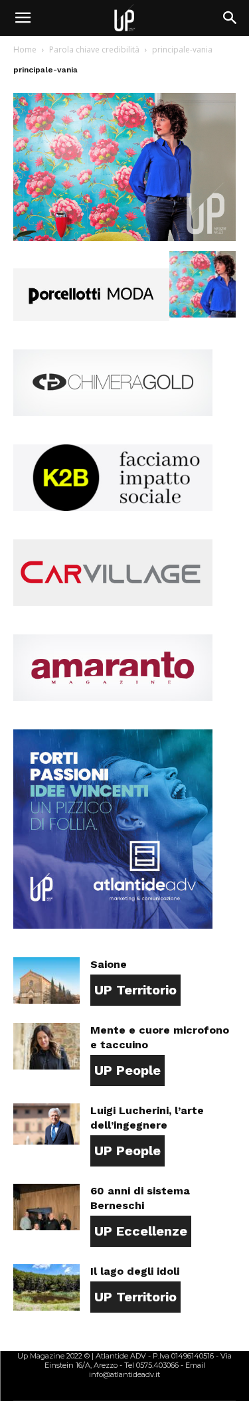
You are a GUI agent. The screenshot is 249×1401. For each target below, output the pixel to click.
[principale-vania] (124, 237)
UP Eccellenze (140, 1231)
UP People (127, 1070)
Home (25, 49)
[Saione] (46, 980)
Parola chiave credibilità (94, 49)
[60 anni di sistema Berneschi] (46, 1207)
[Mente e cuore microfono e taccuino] (46, 1046)
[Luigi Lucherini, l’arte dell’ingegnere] (46, 1124)
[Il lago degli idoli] (46, 1287)
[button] (22, 18)
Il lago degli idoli (134, 1271)
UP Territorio (135, 990)
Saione (108, 964)
